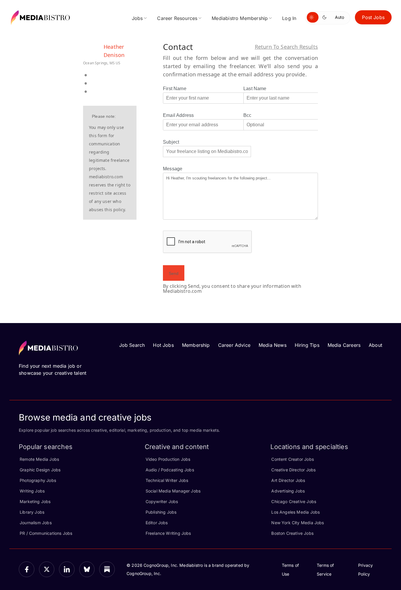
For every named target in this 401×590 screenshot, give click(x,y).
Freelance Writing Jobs (168, 533)
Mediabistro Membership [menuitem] (240, 18)
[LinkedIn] (67, 569)
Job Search (132, 345)
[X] (47, 569)
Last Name (255, 88)
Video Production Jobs (168, 459)
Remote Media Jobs (39, 459)
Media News (273, 345)
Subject (171, 141)
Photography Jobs (38, 480)
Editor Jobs (157, 522)
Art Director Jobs (288, 480)
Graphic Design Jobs (40, 469)
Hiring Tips (307, 345)
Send (173, 273)
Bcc (247, 115)
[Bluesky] (87, 569)
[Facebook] (26, 569)
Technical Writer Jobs (167, 480)
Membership (196, 345)
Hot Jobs (163, 345)
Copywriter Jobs (162, 501)
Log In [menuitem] (289, 18)
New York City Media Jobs (297, 522)
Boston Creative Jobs (292, 533)
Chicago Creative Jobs (293, 501)
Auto (339, 17)
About (375, 345)
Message (172, 168)
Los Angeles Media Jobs (295, 512)
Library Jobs (32, 512)
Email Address (178, 115)
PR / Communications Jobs (46, 533)
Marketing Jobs (35, 501)
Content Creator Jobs (292, 459)
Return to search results (286, 46)
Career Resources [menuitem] (177, 18)
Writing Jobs (32, 490)
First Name (174, 88)
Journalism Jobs (36, 522)
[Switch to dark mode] (325, 17)
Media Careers (344, 345)
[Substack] (107, 569)
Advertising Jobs (288, 490)
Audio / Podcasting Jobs (170, 469)
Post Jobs (373, 17)
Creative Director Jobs (293, 469)
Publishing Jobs (161, 512)
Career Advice (234, 345)
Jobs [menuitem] (137, 18)
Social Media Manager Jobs (173, 490)
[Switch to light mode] (313, 17)
